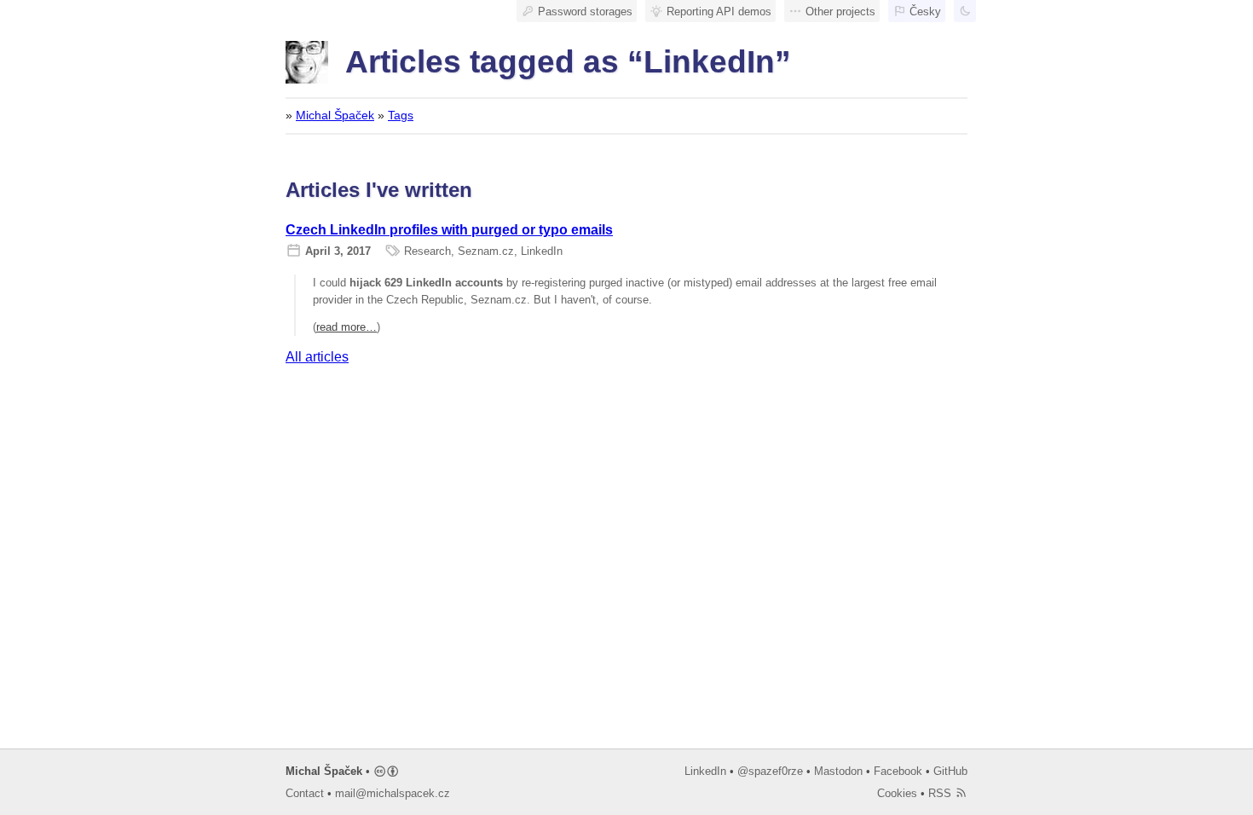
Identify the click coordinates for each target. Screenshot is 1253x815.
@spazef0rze (770, 771)
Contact (305, 793)
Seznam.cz (486, 251)
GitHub (950, 771)
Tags (400, 115)
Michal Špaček (335, 115)
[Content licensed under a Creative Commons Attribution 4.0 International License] (386, 771)
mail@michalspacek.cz (392, 793)
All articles (317, 357)
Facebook (898, 771)
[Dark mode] (965, 11)
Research (427, 251)
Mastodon (838, 771)
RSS (941, 793)
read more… (346, 327)
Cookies (897, 793)
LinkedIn (542, 251)
